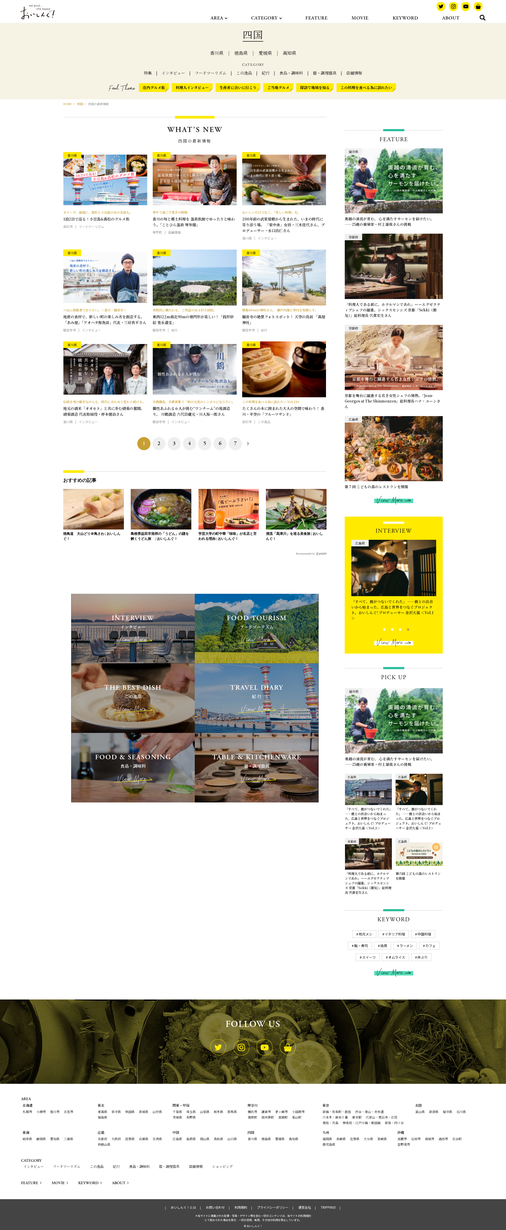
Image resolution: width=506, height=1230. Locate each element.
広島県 (177, 1138)
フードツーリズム (210, 73)
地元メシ (365, 934)
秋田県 (130, 1111)
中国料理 (424, 934)
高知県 (289, 53)
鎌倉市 (266, 1111)
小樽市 (41, 1111)
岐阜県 (27, 1138)
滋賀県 (130, 1138)
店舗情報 (354, 73)
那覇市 (402, 1138)
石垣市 (416, 1138)
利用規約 (241, 1207)
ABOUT (451, 18)
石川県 (461, 1111)
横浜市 (252, 1111)
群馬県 (232, 1111)
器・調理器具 (325, 73)
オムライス (396, 957)
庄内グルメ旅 (154, 87)
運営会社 (304, 1207)
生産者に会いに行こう (238, 87)
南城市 (429, 1138)
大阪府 (116, 1138)
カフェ (430, 945)
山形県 (157, 1111)
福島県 (102, 1117)
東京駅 (357, 1117)
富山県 (420, 1111)
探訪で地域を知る (315, 87)
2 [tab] (388, 629)
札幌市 (27, 1111)
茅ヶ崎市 (281, 1111)
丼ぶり (422, 957)
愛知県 (55, 1138)
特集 (148, 73)
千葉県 (177, 1111)
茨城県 (177, 1117)
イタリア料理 (395, 934)
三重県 (68, 1138)
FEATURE (316, 18)
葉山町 (296, 1117)
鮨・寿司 (361, 945)
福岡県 (327, 1138)
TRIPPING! (328, 1207)
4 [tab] (404, 629)
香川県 (216, 53)
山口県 (232, 1138)
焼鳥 (383, 945)
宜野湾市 (403, 1144)
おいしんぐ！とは (183, 1207)
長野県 (191, 1117)
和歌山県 (104, 1144)
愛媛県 (265, 53)
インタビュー (173, 73)
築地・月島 (330, 1122)
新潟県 (434, 1111)
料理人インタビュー (192, 87)
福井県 (447, 1111)
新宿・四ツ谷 (394, 1122)
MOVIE (360, 18)
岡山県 (205, 1138)
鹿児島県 (329, 1144)
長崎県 (341, 1138)
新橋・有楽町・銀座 (337, 1111)
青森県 (102, 1111)
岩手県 (116, 1111)
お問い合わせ (215, 1207)
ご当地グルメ (278, 87)
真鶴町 (283, 1117)
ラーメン (406, 945)
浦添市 (443, 1138)
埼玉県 (191, 1111)
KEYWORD (405, 18)
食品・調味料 (291, 73)
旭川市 (55, 1111)
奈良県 (157, 1138)
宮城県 (143, 1111)
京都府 (102, 1138)
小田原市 (298, 1111)
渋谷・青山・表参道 (369, 1111)
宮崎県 (382, 1138)
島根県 (191, 1138)
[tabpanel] (393, 576)
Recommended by (305, 553)
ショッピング (222, 1166)
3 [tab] (396, 629)
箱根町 (252, 1117)
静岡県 (41, 1138)
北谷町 (457, 1138)
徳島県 (241, 53)
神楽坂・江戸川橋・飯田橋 (362, 1122)
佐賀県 (354, 1138)
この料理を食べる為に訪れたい (366, 87)
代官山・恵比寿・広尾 (381, 1117)
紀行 (266, 73)
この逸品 (244, 73)
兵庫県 (143, 1138)
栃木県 (218, 1111)
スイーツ (369, 957)
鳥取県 (218, 1138)
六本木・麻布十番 (335, 1117)
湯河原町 (267, 1117)
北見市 (68, 1111)
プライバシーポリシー (273, 1207)
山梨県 (205, 1111)
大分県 (368, 1138)
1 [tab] (380, 629)
